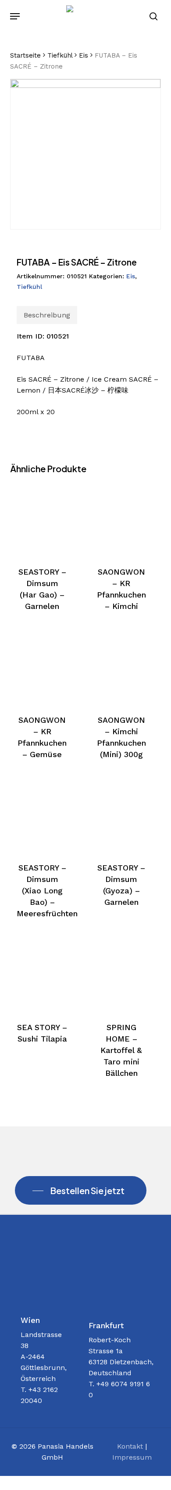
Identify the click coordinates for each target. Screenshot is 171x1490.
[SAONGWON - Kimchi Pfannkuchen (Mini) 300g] (121, 666)
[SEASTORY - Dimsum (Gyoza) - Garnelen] (121, 815)
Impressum (132, 1457)
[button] (15, 16)
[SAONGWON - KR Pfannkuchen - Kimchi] (121, 519)
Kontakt (130, 1446)
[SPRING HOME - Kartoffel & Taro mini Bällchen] (121, 974)
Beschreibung (47, 315)
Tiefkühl (59, 55)
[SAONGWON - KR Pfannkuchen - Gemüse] (42, 666)
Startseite (25, 55)
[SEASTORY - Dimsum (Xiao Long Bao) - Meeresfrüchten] (42, 815)
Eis (83, 55)
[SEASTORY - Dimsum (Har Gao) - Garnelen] (42, 519)
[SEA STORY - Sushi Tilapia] (42, 974)
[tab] (47, 315)
